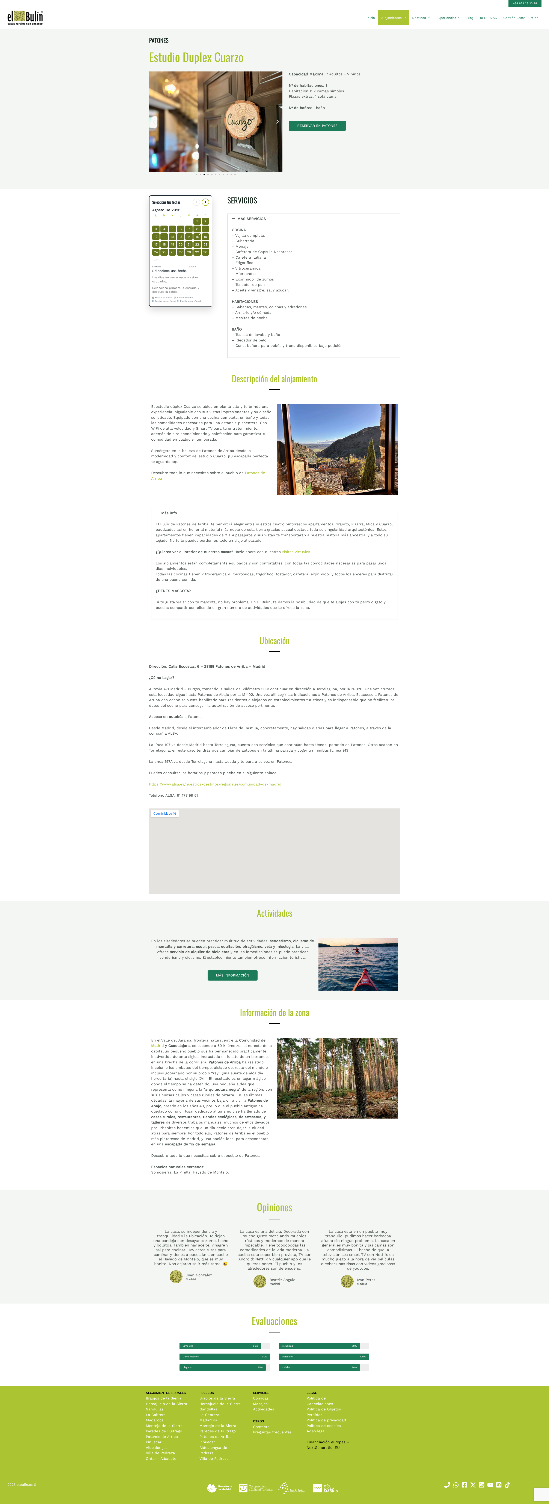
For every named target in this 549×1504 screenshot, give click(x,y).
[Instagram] (482, 1485)
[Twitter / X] (473, 1485)
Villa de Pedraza (160, 1453)
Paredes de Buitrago (164, 1431)
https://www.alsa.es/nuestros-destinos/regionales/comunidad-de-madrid (215, 784)
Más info (169, 513)
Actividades (263, 1409)
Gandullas (155, 1409)
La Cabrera (156, 1415)
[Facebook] (465, 1485)
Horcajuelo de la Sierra (166, 1404)
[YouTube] (490, 1485)
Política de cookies (324, 1426)
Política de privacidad (326, 1420)
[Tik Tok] (507, 1485)
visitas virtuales (296, 552)
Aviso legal (316, 1431)
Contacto (261, 1427)
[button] (524, 3)
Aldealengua (157, 1447)
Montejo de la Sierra (164, 1426)
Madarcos (154, 1420)
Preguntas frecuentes (272, 1432)
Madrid (157, 1045)
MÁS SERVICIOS (251, 219)
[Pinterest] (499, 1485)
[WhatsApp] (456, 1485)
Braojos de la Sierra (163, 1398)
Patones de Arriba (162, 1436)
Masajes (260, 1404)
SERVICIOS (242, 200)
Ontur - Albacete (161, 1458)
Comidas (261, 1398)
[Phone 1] (447, 1485)
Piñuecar (153, 1442)
